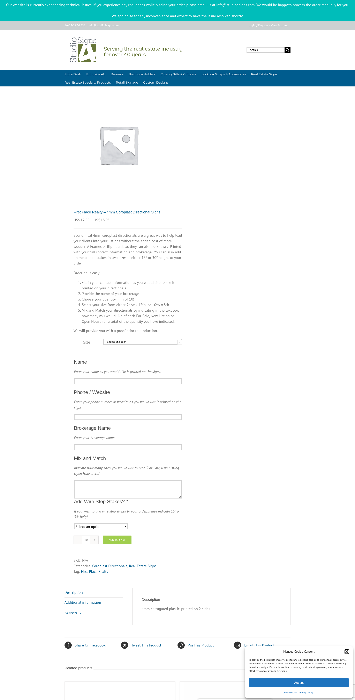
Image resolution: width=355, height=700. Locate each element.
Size (86, 342)
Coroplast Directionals (109, 566)
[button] (347, 652)
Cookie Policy (290, 692)
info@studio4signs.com (104, 25)
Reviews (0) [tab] (74, 612)
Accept (299, 682)
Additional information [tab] (83, 602)
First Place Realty (94, 571)
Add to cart (117, 540)
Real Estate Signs (143, 566)
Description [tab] (74, 592)
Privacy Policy (306, 692)
